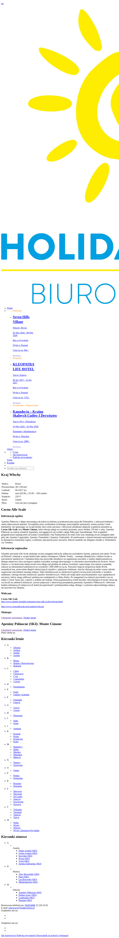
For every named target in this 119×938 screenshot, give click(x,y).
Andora (16, 650)
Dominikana (19, 687)
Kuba (15, 741)
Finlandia (17, 700)
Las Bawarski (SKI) (28, 879)
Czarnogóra (18, 679)
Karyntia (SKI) (25, 856)
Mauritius (17, 755)
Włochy (17, 828)
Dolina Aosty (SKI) (28, 895)
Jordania (17, 728)
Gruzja (16, 710)
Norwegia (17, 765)
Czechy (16, 681)
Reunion (17, 783)
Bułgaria (17, 666)
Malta (16, 749)
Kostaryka (18, 739)
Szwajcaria (18, 802)
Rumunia (17, 786)
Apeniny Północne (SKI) (30, 892)
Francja (16, 702)
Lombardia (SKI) (26, 897)
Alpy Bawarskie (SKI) (29, 874)
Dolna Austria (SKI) (28, 850)
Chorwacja (18, 674)
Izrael (15, 723)
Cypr (15, 676)
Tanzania (17, 812)
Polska (16, 775)
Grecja (16, 707)
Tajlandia (17, 809)
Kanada (16, 734)
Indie (15, 721)
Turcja (16, 817)
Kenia (16, 736)
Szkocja (17, 799)
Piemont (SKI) (25, 900)
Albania (16, 647)
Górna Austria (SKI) (28, 853)
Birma (16, 660)
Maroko (17, 752)
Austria (16, 655)
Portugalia (18, 778)
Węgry (16, 825)
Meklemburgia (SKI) (28, 882)
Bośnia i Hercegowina (23, 663)
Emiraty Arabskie (21, 694)
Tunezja (17, 815)
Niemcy (17, 762)
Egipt (15, 692)
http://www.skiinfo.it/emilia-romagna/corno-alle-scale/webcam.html (32, 601)
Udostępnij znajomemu (11, 617)
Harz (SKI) (24, 877)
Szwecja (17, 804)
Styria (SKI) (24, 858)
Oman (16, 770)
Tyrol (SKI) (24, 861)
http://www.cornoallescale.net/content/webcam (22, 606)
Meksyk (17, 757)
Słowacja (17, 791)
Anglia (16, 653)
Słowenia (17, 794)
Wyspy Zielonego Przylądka (26, 830)
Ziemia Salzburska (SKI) (30, 864)
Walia (16, 822)
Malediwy (18, 747)
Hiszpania (17, 715)
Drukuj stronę (29, 617)
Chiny (16, 671)
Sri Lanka (17, 796)
